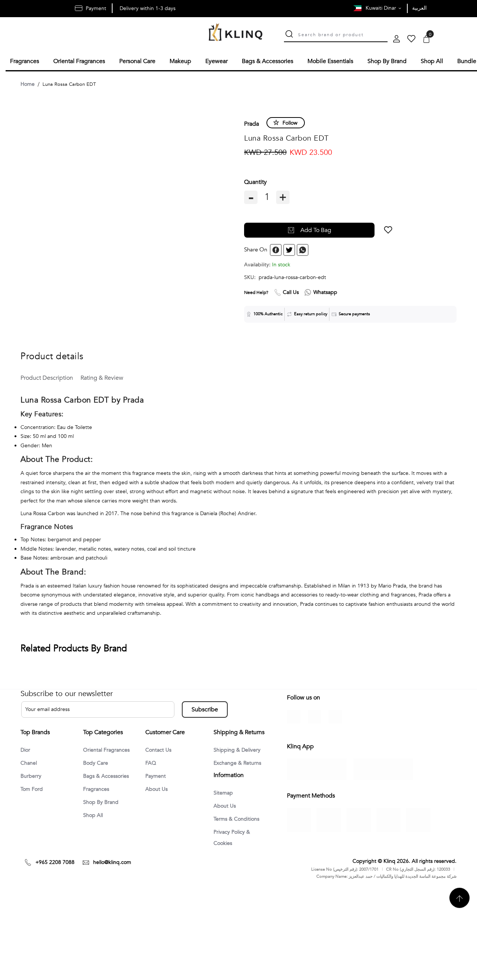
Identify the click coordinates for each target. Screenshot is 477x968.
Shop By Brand (102, 803)
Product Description (45, 376)
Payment (156, 776)
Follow (289, 121)
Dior (26, 749)
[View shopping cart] (426, 40)
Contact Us (159, 749)
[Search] (289, 35)
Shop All (94, 816)
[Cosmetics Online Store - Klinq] (235, 33)
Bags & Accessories (109, 776)
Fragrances (97, 789)
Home (27, 83)
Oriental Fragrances (109, 749)
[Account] (396, 40)
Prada (251, 123)
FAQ (151, 762)
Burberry (31, 776)
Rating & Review (93, 376)
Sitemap (225, 816)
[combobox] (343, 33)
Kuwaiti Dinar (382, 8)
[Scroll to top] (459, 934)
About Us (157, 789)
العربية (419, 8)
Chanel (29, 762)
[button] (360, 229)
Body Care (97, 762)
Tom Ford (32, 789)
